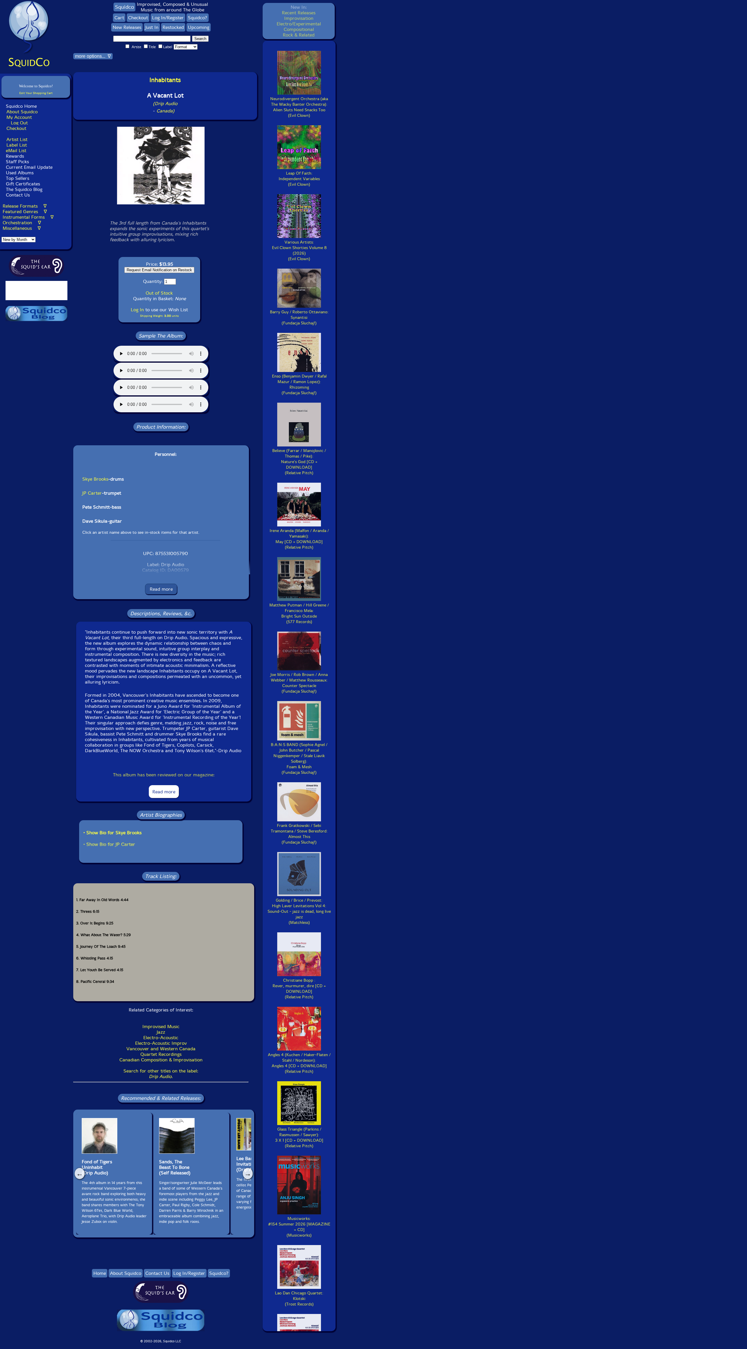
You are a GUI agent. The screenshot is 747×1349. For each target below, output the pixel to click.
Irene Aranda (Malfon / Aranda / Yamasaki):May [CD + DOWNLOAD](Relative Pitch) (299, 539)
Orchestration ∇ (22, 222)
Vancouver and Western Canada (161, 1048)
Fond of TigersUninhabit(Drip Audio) (97, 1167)
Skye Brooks (95, 479)
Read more (161, 589)
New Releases (127, 27)
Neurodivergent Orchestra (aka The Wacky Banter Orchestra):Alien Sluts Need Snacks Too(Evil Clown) (299, 107)
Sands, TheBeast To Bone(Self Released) (175, 1167)
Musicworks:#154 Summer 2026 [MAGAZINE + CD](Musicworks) (299, 1227)
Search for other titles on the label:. (160, 1073)
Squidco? (197, 17)
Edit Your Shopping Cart (36, 93)
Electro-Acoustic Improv (161, 1043)
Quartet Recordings (160, 1054)
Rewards (15, 156)
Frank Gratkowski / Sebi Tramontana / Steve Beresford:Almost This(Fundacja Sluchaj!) (299, 834)
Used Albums (20, 172)
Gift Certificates (23, 184)
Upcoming (198, 27)
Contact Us (17, 195)
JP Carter (92, 493)
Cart (119, 17)
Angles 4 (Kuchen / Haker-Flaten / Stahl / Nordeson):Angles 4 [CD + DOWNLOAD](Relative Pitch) (299, 1063)
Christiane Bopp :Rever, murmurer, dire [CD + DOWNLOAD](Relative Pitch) (299, 988)
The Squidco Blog (24, 189)
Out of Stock (159, 293)
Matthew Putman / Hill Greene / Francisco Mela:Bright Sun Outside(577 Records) (299, 613)
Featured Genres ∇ (25, 211)
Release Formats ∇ (25, 206)
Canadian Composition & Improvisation (161, 1060)
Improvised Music (160, 1026)
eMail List (16, 150)
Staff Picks (17, 161)
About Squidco (22, 111)
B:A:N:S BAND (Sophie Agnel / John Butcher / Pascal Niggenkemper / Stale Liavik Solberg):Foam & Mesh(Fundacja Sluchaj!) (299, 758)
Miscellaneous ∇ (22, 228)
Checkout (16, 128)
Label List (16, 145)
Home (99, 1273)
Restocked (173, 27)
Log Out (19, 123)
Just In (151, 27)
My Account (19, 117)
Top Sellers (17, 178)
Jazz (161, 1032)
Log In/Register (168, 17)
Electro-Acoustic (160, 1037)
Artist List (16, 139)
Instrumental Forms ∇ (28, 217)
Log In (137, 309)
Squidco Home (21, 106)
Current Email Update (28, 167)
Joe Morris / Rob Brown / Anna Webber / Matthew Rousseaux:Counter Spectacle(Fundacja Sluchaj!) (299, 683)
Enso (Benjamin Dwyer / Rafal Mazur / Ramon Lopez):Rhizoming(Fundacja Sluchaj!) (299, 384)
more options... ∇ (93, 56)
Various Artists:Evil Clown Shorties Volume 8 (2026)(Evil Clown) (299, 250)
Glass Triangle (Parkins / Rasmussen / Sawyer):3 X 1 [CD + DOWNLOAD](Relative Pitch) (299, 1137)
